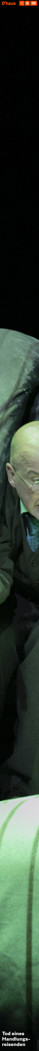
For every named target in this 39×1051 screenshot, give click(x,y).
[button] (21, 3)
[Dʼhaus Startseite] (9, 3)
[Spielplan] (27, 3)
